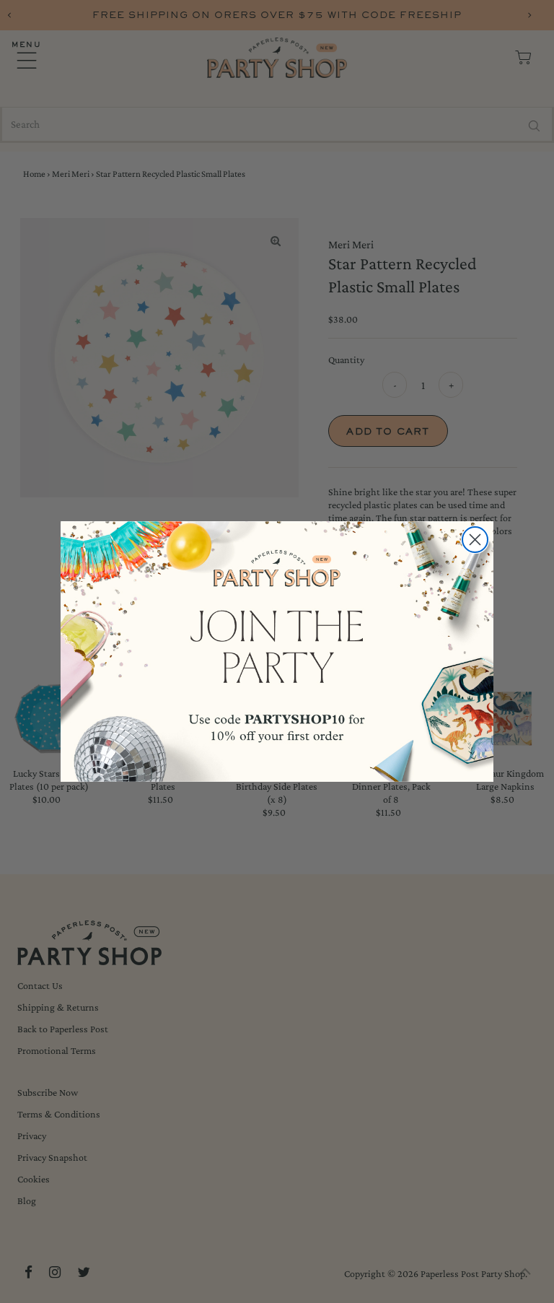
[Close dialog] (475, 539)
